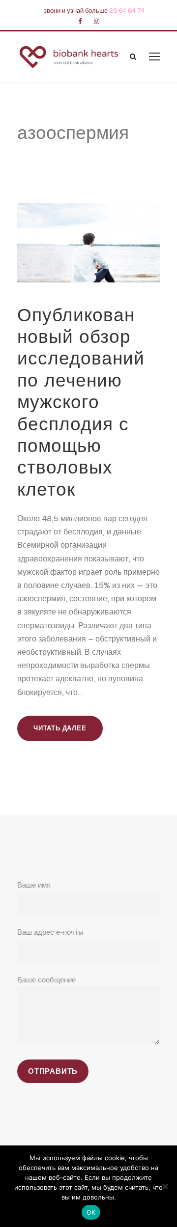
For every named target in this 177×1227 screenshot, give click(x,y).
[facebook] (80, 22)
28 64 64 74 (127, 11)
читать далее (60, 728)
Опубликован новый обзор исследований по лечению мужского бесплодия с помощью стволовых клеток (81, 402)
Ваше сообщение (46, 980)
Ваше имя (34, 885)
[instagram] (96, 22)
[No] (165, 1186)
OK (91, 1212)
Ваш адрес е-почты (50, 932)
